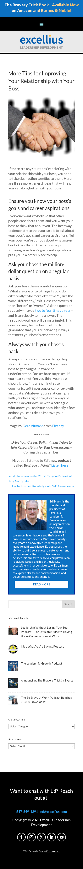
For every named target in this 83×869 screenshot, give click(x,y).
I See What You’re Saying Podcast (42, 646)
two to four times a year (53, 310)
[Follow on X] (41, 837)
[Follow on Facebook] (21, 837)
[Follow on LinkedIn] (51, 837)
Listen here (59, 465)
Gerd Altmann (33, 426)
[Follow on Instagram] (31, 837)
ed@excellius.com (53, 811)
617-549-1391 (27, 811)
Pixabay (58, 426)
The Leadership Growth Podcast (41, 663)
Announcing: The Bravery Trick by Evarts (47, 680)
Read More (41, 584)
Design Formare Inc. (49, 851)
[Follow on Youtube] (61, 837)
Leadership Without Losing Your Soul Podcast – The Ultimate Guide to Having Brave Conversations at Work (46, 632)
